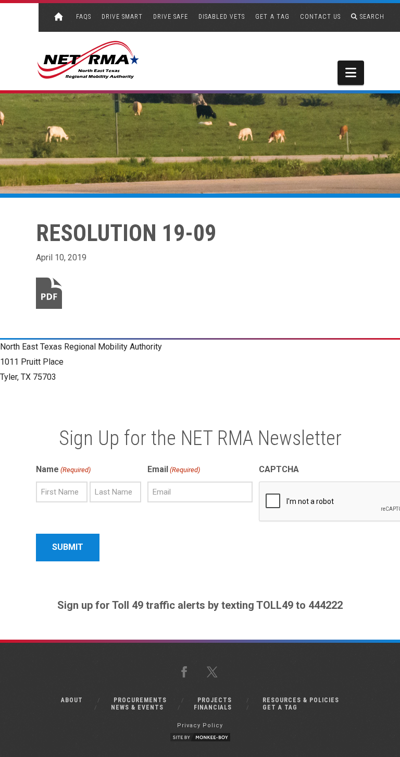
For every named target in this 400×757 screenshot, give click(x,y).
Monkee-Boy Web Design (200, 737)
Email (173, 469)
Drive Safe (170, 16)
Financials (213, 707)
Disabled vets (221, 16)
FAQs (83, 16)
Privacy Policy (200, 725)
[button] (351, 73)
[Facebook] (186, 672)
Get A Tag (272, 16)
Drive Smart (122, 16)
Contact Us (320, 16)
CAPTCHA (279, 469)
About (72, 700)
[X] (214, 672)
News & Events (137, 707)
